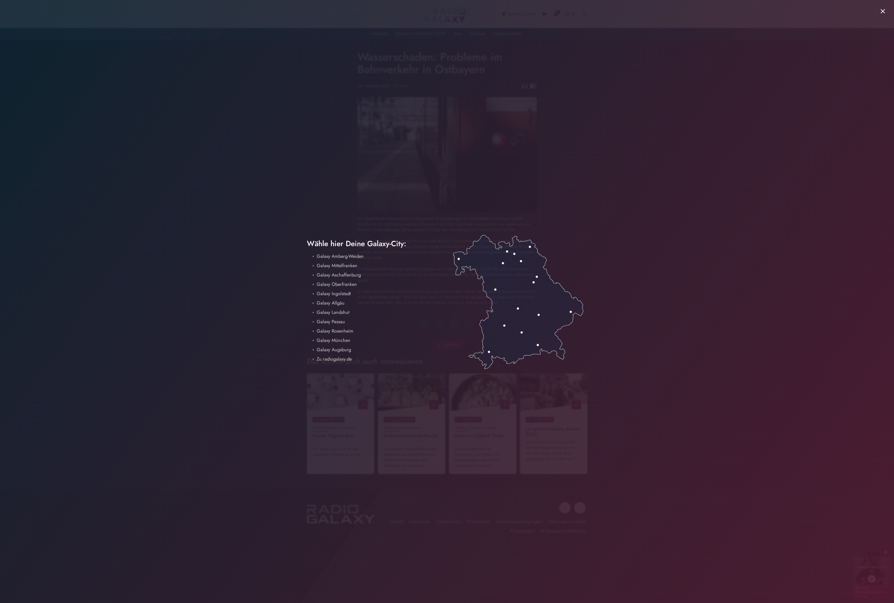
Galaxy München (333, 340)
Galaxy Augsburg (334, 349)
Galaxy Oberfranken (337, 284)
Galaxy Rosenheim (335, 331)
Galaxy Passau (331, 321)
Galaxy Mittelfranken (337, 265)
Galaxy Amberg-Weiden (340, 256)
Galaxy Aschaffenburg (339, 275)
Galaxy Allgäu (331, 303)
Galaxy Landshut (333, 312)
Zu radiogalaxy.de (334, 359)
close (883, 11)
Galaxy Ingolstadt (334, 293)
